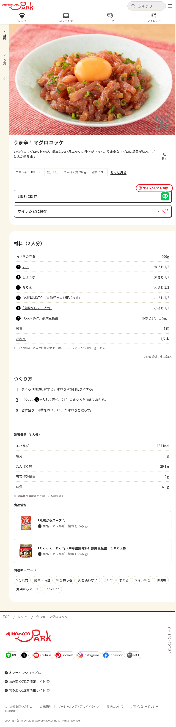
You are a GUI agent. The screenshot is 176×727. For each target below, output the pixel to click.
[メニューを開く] (170, 6)
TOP (6, 616)
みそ (25, 266)
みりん (27, 287)
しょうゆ (28, 277)
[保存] (4, 78)
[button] (146, 6)
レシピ (23, 616)
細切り (39, 389)
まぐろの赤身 (25, 256)
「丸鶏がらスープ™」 (37, 308)
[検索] (133, 6)
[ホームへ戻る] (17, 6)
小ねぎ (21, 338)
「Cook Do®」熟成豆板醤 (40, 318)
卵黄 (19, 328)
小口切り (76, 389)
